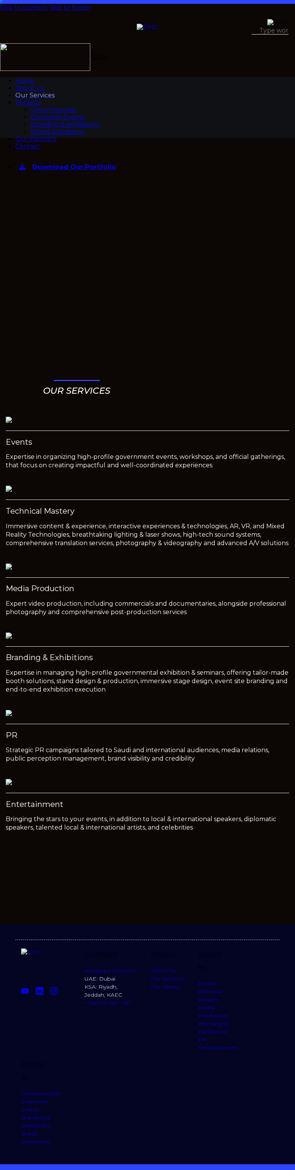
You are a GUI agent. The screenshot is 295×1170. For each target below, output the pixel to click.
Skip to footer (70, 7)
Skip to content (24, 7)
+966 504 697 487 (108, 1002)
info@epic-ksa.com (110, 970)
